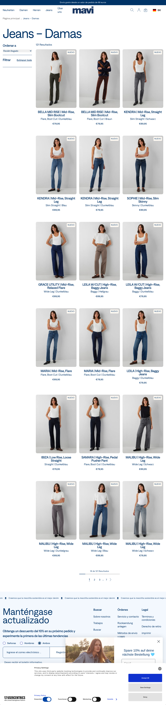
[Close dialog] (158, 641)
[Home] (83, 10)
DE (159, 10)
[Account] (139, 10)
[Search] (132, 10)
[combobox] (156, 10)
